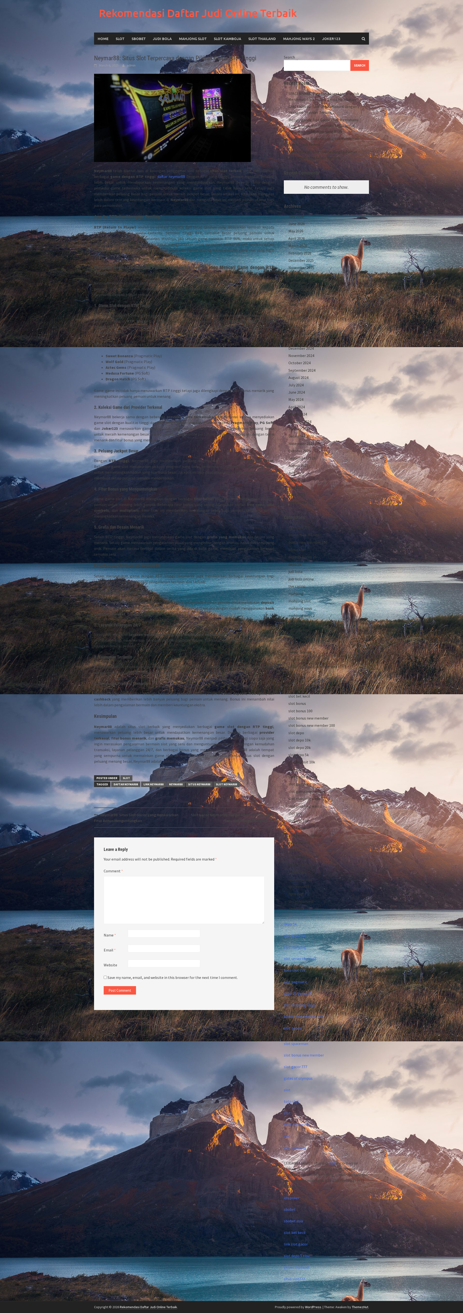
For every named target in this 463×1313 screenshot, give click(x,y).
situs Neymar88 (199, 784)
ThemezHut (360, 1307)
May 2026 (295, 231)
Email (110, 950)
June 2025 (296, 304)
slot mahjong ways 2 (305, 806)
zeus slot (295, 908)
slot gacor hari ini (302, 776)
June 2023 (296, 480)
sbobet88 (296, 644)
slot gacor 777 (295, 1066)
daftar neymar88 (171, 176)
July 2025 (296, 297)
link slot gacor (296, 1244)
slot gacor (296, 769)
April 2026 (296, 238)
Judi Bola (162, 38)
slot (287, 1089)
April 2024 (296, 406)
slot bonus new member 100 (311, 725)
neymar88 (296, 622)
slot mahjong (295, 947)
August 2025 (298, 289)
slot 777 (295, 681)
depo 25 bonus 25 (302, 556)
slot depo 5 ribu (296, 1255)
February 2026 (299, 253)
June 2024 (296, 392)
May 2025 (295, 311)
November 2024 (301, 355)
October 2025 (299, 275)
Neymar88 (176, 784)
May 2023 (295, 487)
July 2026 (296, 216)
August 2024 (298, 377)
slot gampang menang (307, 791)
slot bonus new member (308, 718)
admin (131, 65)
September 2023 (301, 458)
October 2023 (299, 450)
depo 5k (294, 564)
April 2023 (296, 494)
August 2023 (298, 465)
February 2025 (299, 333)
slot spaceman (296, 1043)
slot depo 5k (298, 754)
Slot (120, 38)
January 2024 (299, 428)
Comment (113, 871)
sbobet (294, 637)
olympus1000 (299, 630)
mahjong (295, 593)
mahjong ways (300, 608)
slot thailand (299, 842)
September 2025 (301, 282)
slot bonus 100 (300, 710)
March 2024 (297, 414)
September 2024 (301, 370)
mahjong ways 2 (299, 38)
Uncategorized (300, 901)
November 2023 (301, 443)
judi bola (295, 571)
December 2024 (301, 348)
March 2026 (297, 245)
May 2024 (295, 399)
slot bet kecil (299, 696)
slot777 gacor (299, 864)
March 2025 (297, 326)
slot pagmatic (295, 981)
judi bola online (301, 579)
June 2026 (296, 223)
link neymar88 (153, 784)
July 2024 (296, 385)
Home (103, 38)
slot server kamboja (304, 835)
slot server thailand (300, 958)
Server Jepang (300, 652)
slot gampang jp (302, 783)
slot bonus (297, 703)
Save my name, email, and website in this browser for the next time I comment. (173, 977)
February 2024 (299, 421)
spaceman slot (300, 879)
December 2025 (301, 260)
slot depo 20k (299, 747)
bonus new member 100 (307, 542)
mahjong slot (299, 601)
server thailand (296, 1267)
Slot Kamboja (227, 38)
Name (110, 935)
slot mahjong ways (304, 798)
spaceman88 (298, 886)
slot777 (294, 850)
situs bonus (297, 659)
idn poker (291, 1197)
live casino (297, 586)
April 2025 (296, 318)
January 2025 (299, 340)
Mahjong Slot (193, 38)
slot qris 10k (298, 820)
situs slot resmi (296, 1124)
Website (110, 965)
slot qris (295, 813)
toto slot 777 (295, 970)
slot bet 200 (298, 688)
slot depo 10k (299, 740)
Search (289, 57)
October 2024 (299, 362)
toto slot (296, 893)
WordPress (313, 1307)
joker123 (331, 38)
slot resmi (296, 828)
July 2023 (296, 472)
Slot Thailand (262, 38)
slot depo (296, 732)
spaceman (296, 871)
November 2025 (301, 267)
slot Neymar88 (226, 784)
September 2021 (301, 502)
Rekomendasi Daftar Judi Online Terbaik (198, 13)
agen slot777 (299, 527)
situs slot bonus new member (312, 666)
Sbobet (139, 38)
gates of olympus (298, 1078)
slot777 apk (298, 857)
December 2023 (301, 436)
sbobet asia (293, 1221)
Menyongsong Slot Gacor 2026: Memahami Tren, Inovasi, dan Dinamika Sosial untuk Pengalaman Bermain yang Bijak (323, 125)
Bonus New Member (304, 534)
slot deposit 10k (301, 762)
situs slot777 (294, 1278)
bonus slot (297, 549)
